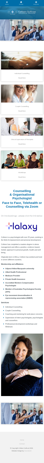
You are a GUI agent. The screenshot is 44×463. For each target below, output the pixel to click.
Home (22, 440)
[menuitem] (22, 440)
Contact (22, 444)
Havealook (27, 451)
